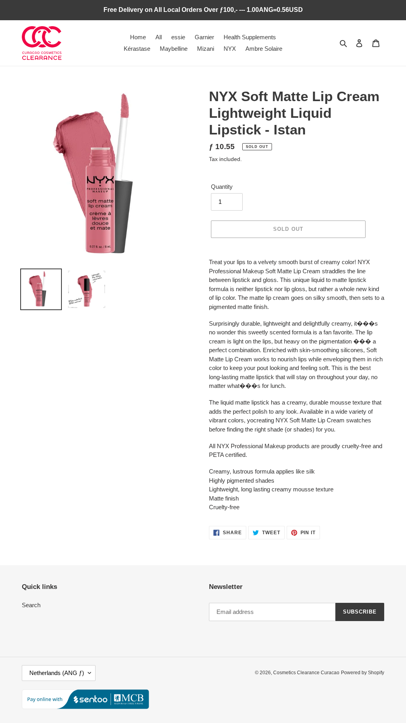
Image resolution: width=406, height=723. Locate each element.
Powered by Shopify (362, 672)
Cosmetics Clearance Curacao (306, 672)
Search (31, 605)
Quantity (222, 186)
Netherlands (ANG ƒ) (56, 672)
